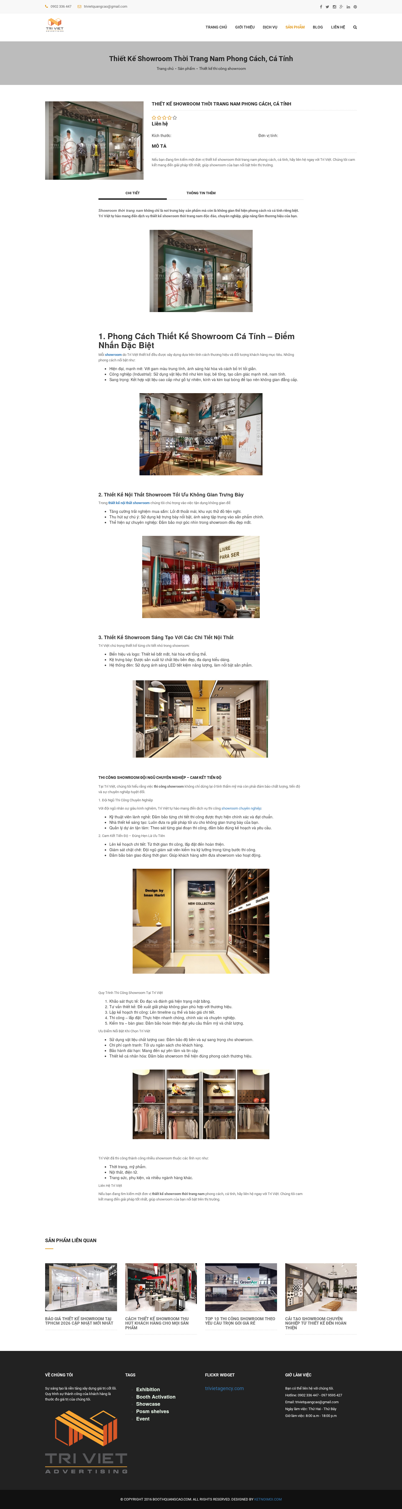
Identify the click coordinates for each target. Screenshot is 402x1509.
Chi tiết (133, 193)
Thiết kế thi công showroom (222, 68)
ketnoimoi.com (268, 1499)
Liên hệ (338, 27)
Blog (318, 27)
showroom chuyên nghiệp (241, 808)
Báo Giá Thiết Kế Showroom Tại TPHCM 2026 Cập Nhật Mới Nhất (79, 1321)
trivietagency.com (224, 1388)
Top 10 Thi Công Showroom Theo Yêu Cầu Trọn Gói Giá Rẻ (240, 1321)
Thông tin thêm (201, 193)
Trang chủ (216, 27)
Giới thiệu (245, 27)
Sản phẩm (295, 27)
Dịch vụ (270, 27)
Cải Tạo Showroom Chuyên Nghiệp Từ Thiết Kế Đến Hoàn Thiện (315, 1323)
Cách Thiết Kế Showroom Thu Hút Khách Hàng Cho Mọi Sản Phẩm (157, 1323)
